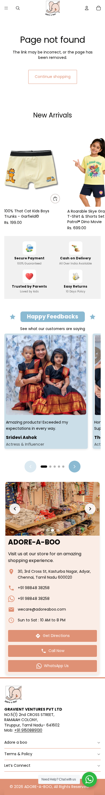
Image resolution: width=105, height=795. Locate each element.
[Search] (18, 8)
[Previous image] (14, 508)
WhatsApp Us (56, 665)
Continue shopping (53, 76)
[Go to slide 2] (48, 466)
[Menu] (6, 8)
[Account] (87, 8)
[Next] (74, 466)
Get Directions (56, 635)
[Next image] (90, 508)
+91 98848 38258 (34, 587)
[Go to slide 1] (42, 466)
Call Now (56, 650)
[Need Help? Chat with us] (89, 779)
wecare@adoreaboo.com (42, 609)
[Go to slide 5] (63, 466)
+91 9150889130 (28, 730)
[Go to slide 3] (55, 466)
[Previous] (30, 466)
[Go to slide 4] (59, 466)
